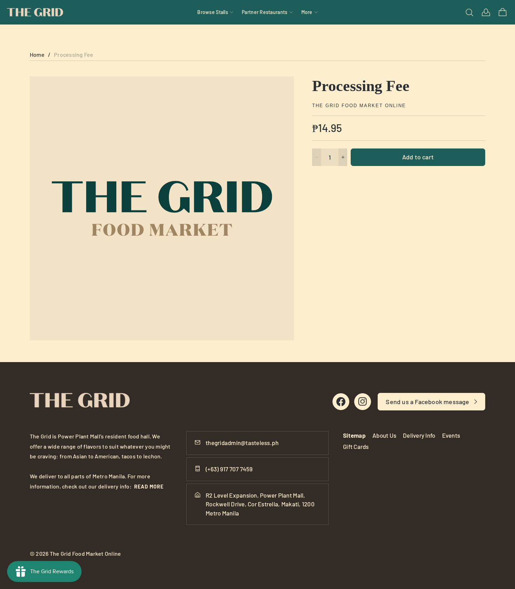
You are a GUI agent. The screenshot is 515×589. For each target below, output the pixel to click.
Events (451, 435)
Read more (149, 487)
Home (37, 54)
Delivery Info (419, 435)
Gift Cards (356, 446)
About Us (384, 435)
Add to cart (418, 157)
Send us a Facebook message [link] (427, 402)
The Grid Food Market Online (359, 105)
